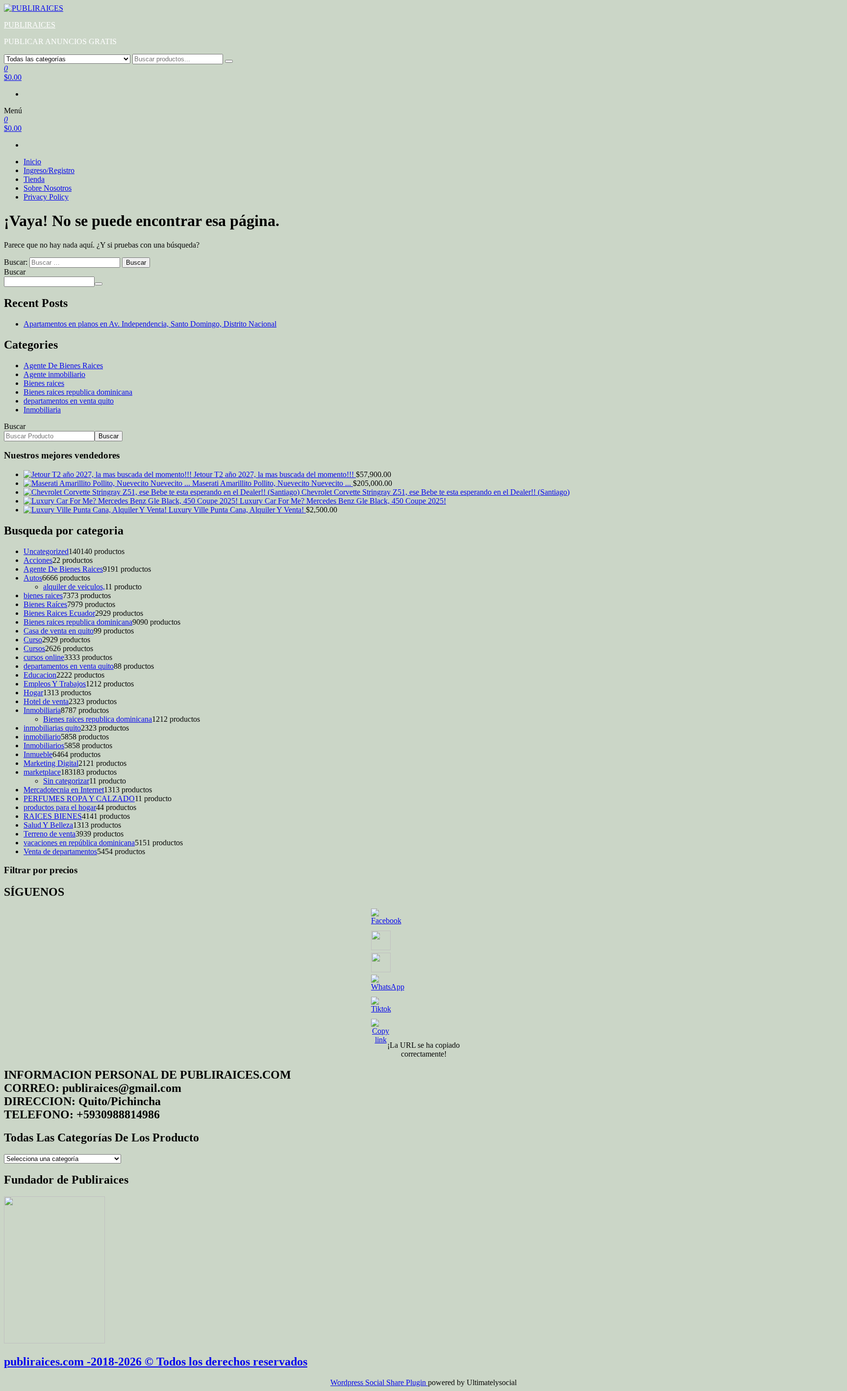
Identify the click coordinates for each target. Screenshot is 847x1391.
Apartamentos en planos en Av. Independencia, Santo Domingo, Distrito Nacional (150, 324)
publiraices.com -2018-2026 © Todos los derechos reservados (155, 1361)
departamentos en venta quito (69, 401)
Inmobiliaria (42, 409)
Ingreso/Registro (49, 170)
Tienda (34, 179)
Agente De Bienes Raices (63, 365)
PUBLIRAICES (29, 25)
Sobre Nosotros (48, 188)
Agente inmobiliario (54, 374)
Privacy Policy (46, 197)
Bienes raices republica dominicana (78, 392)
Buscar (14, 272)
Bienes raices (44, 383)
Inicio (32, 161)
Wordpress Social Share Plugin (379, 1382)
